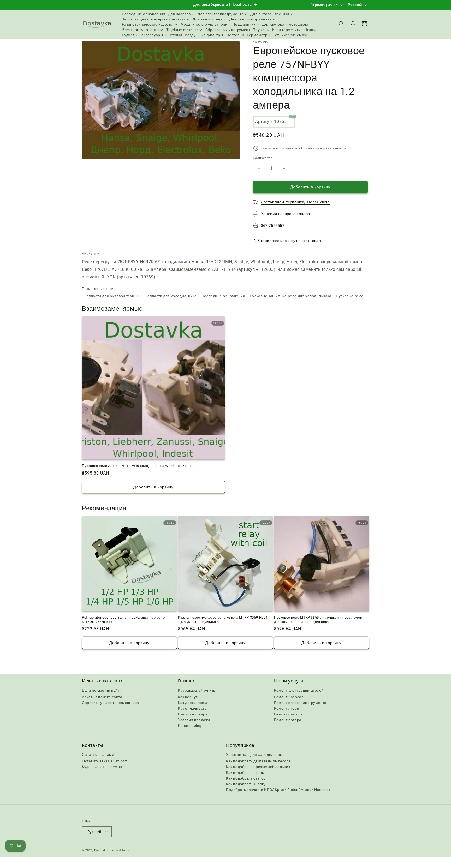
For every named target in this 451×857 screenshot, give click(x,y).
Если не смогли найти (102, 690)
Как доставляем (192, 702)
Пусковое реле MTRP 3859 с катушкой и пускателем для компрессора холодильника (318, 619)
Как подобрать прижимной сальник (258, 767)
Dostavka (101, 850)
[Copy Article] (290, 121)
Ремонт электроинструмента (300, 702)
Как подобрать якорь (245, 773)
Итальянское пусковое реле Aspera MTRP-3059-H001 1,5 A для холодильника (223, 619)
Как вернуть (189, 696)
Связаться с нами (98, 755)
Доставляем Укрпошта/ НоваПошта (295, 202)
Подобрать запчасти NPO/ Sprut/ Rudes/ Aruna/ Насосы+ (278, 790)
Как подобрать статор (246, 778)
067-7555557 (272, 225)
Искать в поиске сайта (102, 696)
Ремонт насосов (288, 696)
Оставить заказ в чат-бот (104, 761)
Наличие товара (192, 714)
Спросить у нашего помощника (110, 702)
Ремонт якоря (286, 708)
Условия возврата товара (285, 214)
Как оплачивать (192, 708)
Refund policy (190, 725)
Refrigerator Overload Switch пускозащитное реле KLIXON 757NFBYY (123, 619)
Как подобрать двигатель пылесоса (258, 761)
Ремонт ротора (287, 719)
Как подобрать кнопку (246, 784)
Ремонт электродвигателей (299, 690)
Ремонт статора (288, 714)
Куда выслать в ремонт (103, 767)
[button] (182, 13)
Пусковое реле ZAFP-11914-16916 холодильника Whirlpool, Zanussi (138, 466)
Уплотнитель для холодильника (255, 755)
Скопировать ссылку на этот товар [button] (289, 240)
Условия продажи (194, 719)
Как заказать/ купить (196, 690)
